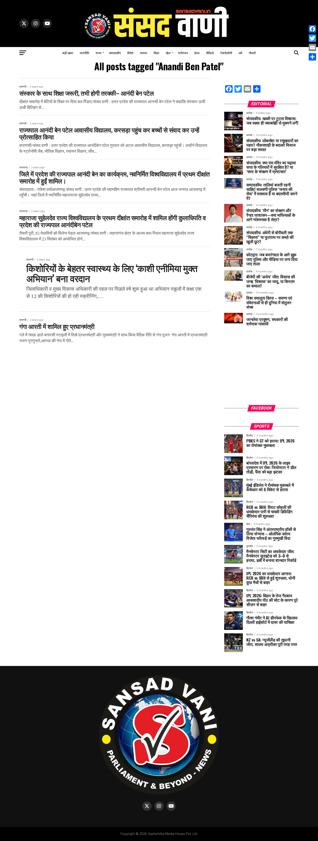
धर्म (240, 52)
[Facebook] (312, 29)
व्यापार (143, 52)
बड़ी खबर (67, 52)
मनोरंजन (183, 52)
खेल (168, 52)
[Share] (312, 56)
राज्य (98, 52)
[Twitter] (312, 38)
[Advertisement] (261, 369)
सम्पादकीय (115, 52)
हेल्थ (197, 52)
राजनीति (84, 52)
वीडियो (210, 52)
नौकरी (252, 52)
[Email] (312, 47)
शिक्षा (156, 52)
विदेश (130, 52)
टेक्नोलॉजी (226, 52)
